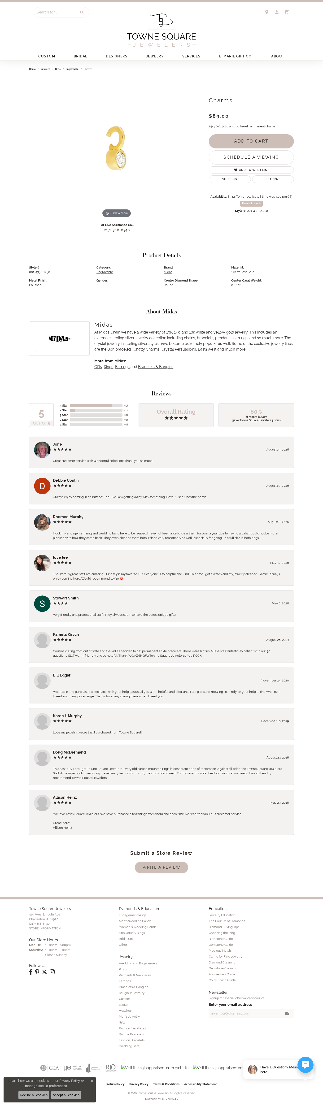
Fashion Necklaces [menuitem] (132, 1028)
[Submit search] (82, 12)
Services (191, 56)
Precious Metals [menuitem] (220, 950)
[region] (117, 148)
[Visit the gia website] (49, 1068)
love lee (60, 557)
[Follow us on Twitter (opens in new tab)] (44, 972)
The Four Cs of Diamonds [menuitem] (227, 921)
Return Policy (115, 1084)
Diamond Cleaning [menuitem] (222, 962)
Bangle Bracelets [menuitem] (131, 1034)
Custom (46, 56)
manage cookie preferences (46, 1086)
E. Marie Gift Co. (236, 56)
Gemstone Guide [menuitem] (221, 944)
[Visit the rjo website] (111, 1068)
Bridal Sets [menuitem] (126, 939)
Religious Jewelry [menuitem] (131, 993)
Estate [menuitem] (123, 1004)
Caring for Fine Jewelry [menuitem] (225, 956)
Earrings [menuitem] (125, 981)
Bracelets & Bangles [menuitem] (133, 987)
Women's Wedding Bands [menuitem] (137, 927)
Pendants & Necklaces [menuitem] (135, 975)
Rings (108, 366)
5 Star (64, 405)
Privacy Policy (138, 1084)
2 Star (64, 419)
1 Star (64, 424)
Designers (116, 56)
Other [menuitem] (123, 944)
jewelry (45, 69)
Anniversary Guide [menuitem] (222, 974)
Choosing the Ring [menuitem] (222, 933)
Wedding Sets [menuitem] (129, 1046)
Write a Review (161, 867)
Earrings (122, 366)
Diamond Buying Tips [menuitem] (224, 927)
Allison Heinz (65, 797)
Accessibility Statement (200, 1084)
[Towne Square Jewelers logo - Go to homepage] (161, 28)
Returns (273, 179)
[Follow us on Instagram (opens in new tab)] (52, 972)
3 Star (64, 415)
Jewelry (155, 56)
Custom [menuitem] (124, 999)
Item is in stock (251, 203)
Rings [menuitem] (123, 969)
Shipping (229, 179)
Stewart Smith (66, 598)
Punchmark (170, 1099)
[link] (266, 12)
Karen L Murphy (67, 716)
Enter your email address (230, 1004)
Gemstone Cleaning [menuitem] (223, 968)
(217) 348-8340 (116, 230)
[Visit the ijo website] (73, 1068)
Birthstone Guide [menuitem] (221, 939)
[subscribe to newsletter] (287, 1013)
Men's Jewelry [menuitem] (129, 1016)
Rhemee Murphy (68, 517)
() (126, 405)
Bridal (80, 56)
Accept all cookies (66, 1095)
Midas (168, 272)
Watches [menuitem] (125, 1010)
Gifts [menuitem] (122, 1022)
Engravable (72, 69)
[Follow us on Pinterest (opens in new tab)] (37, 972)
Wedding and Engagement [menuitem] (138, 963)
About (277, 56)
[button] (276, 12)
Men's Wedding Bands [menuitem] (135, 921)
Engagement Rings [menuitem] (132, 915)
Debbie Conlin (66, 480)
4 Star (64, 410)
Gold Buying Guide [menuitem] (222, 980)
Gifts (58, 69)
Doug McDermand (69, 752)
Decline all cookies (34, 1095)
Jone (57, 444)
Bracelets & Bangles (155, 366)
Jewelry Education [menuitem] (222, 915)
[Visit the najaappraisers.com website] (154, 1068)
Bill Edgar (61, 675)
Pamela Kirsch (66, 634)
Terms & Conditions (166, 1084)
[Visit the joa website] (93, 1068)
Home (32, 69)
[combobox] (55, 12)
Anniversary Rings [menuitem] (132, 933)
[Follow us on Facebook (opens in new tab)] (31, 972)
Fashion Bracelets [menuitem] (131, 1040)
